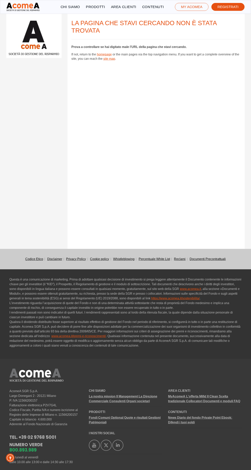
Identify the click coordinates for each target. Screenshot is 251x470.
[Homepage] (23, 7)
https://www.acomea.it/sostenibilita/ (175, 298)
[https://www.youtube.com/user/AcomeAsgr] (94, 445)
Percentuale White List (154, 259)
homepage (104, 54)
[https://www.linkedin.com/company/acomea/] (117, 445)
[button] (10, 457)
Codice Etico (34, 259)
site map (109, 58)
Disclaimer (54, 259)
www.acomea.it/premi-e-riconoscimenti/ (78, 336)
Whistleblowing (124, 259)
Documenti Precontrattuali (208, 259)
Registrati (227, 7)
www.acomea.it (190, 289)
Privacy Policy (76, 259)
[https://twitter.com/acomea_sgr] (106, 445)
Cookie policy (99, 259)
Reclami (180, 259)
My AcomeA (191, 7)
